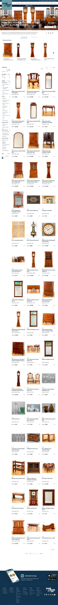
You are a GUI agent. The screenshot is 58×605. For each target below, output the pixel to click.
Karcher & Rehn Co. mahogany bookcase (32, 479)
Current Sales (5, 589)
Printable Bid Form (18, 592)
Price (3, 153)
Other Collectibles (5, 150)
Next (41, 553)
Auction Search (5, 591)
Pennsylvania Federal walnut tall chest (47, 300)
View (51, 67)
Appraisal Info (11, 589)
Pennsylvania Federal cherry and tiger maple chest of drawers (47, 331)
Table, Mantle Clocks (5, 131)
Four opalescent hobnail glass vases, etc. (32, 419)
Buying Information (18, 590)
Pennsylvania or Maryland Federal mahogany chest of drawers (18, 361)
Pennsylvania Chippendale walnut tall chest (8, 59)
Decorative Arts (4, 82)
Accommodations (39, 593)
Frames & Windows (5, 90)
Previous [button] (4, 53)
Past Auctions (5, 590)
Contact (44, 3)
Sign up (48, 3)
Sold (7, 77)
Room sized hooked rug (32, 210)
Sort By (46, 67)
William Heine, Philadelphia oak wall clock (48, 241)
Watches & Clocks (5, 130)
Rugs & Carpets (5, 110)
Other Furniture (5, 120)
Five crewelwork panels (17, 240)
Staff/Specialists (39, 590)
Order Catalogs (5, 593)
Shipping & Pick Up (18, 598)
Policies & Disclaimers (18, 600)
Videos (31, 594)
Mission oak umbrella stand (18, 478)
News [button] (37, 3)
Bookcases (4, 98)
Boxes (3, 92)
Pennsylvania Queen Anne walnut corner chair (33, 92)
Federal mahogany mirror (33, 329)
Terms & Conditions (17, 602)
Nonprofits (11, 590)
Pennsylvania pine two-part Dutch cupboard (18, 538)
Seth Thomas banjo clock (33, 240)
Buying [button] (26, 3)
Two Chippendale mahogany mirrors (16, 211)
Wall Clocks (4, 136)
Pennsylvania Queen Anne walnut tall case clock (18, 121)
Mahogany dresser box (32, 448)
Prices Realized (25, 594)
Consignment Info (25, 590)
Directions (38, 591)
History (38, 589)
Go (2, 157)
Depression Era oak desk (17, 508)
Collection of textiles (47, 210)
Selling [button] (29, 3)
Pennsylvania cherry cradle (48, 538)
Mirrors (3, 109)
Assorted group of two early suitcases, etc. (17, 270)
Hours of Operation (38, 595)
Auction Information (34, 37)
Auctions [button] (18, 3)
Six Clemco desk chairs (47, 478)
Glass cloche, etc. (16, 418)
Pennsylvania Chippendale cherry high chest (18, 181)
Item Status (4, 74)
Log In (52, 3)
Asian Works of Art (5, 122)
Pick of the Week (32, 593)
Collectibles (4, 142)
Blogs (30, 591)
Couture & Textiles (5, 138)
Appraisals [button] (22, 3)
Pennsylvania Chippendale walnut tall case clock (36, 59)
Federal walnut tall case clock (49, 59)
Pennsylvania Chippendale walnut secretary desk (33, 181)
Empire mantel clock (32, 508)
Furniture (3, 96)
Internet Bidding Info (18, 594)
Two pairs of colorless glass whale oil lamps (18, 449)
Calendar (33, 3)
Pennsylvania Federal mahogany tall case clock (21, 59)
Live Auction (5, 18)
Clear (8, 74)
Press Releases (32, 590)
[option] (9, 51)
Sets (3, 118)
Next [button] (53, 53)
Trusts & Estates (11, 591)
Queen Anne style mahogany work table (47, 121)
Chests (3, 117)
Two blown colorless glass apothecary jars (48, 389)
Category (3, 80)
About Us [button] (40, 3)
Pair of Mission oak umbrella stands (46, 449)
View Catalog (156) (24, 37)
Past (6, 76)
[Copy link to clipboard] (46, 33)
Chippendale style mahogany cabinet (46, 151)
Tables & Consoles (5, 115)
